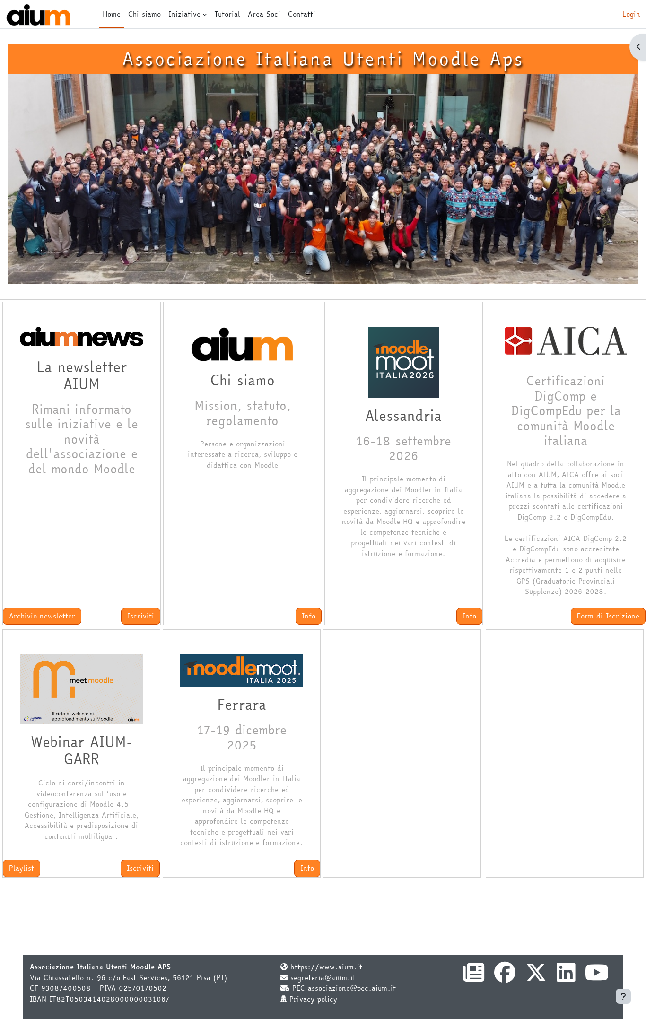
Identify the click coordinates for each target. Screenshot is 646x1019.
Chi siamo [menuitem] (144, 14)
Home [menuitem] (112, 14)
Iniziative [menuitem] (184, 14)
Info (308, 615)
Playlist (21, 867)
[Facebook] (504, 977)
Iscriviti (140, 615)
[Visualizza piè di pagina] (623, 996)
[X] (536, 977)
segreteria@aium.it (323, 977)
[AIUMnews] (473, 977)
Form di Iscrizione (608, 615)
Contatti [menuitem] (301, 14)
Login (631, 14)
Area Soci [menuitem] (264, 14)
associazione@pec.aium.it (352, 988)
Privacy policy (313, 998)
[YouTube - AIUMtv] (597, 977)
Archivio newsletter (42, 615)
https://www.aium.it (326, 966)
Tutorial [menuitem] (227, 14)
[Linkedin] (566, 977)
